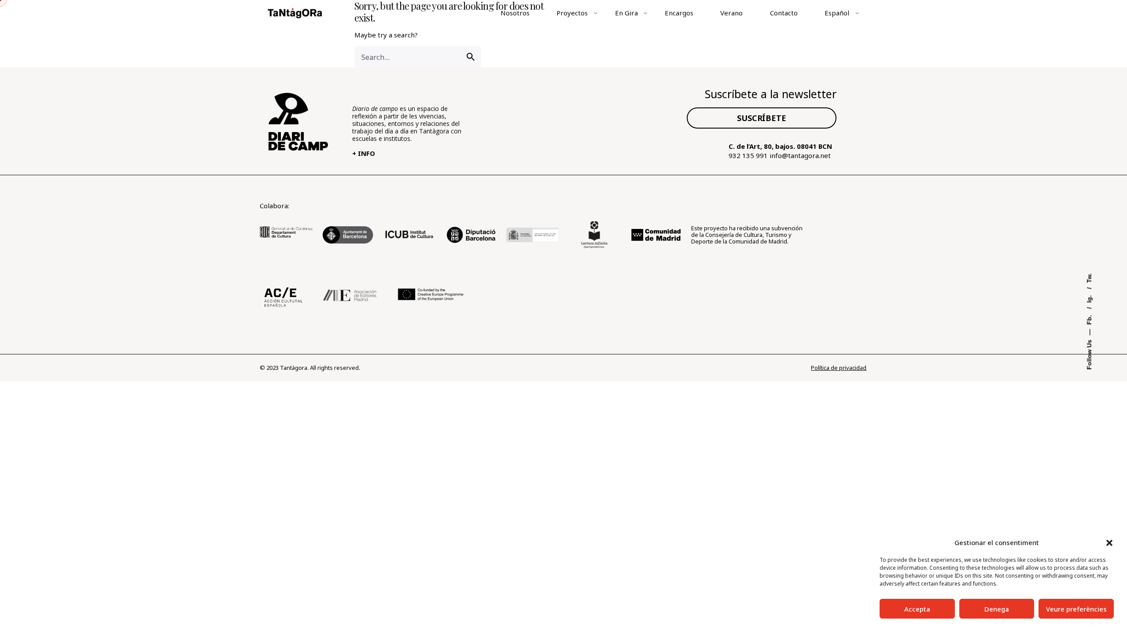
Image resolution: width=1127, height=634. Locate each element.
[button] (1109, 542)
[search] (470, 56)
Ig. (1089, 298)
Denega (996, 609)
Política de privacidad (838, 368)
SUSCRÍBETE (761, 118)
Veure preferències (1076, 609)
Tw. (1089, 278)
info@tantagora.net (800, 155)
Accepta (917, 609)
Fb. (1089, 319)
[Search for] (417, 56)
